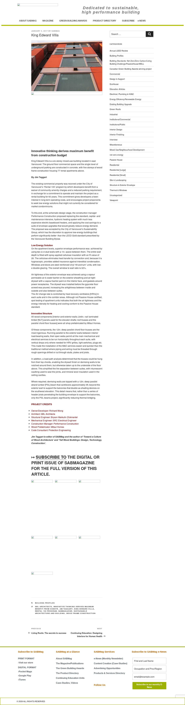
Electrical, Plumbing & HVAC (122, 94)
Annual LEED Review (119, 50)
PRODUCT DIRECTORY (104, 21)
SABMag (56, 31)
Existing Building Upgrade (121, 104)
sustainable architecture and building (61, 612)
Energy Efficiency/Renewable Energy (125, 99)
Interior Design (116, 129)
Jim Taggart (66, 609)
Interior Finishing (117, 134)
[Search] (149, 34)
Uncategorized (116, 195)
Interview (113, 139)
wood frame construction (81, 613)
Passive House (116, 159)
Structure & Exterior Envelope (122, 185)
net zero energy (116, 154)
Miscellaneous (116, 144)
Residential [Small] (118, 175)
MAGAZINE (47, 21)
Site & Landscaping (118, 180)
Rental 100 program (46, 611)
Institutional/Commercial (120, 119)
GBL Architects (43, 607)
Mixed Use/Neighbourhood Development (127, 149)
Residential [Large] (118, 170)
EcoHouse (114, 84)
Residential (114, 165)
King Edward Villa (84, 609)
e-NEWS (142, 21)
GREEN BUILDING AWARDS (73, 21)
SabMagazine (65, 611)
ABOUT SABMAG (27, 21)
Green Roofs (115, 109)
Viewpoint (114, 200)
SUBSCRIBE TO (51, 457)
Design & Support (117, 79)
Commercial (115, 74)
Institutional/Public (117, 124)
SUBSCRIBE (128, 21)
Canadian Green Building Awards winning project (131, 68)
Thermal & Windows (118, 190)
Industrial (114, 114)
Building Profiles (45, 603)
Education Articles (117, 89)
